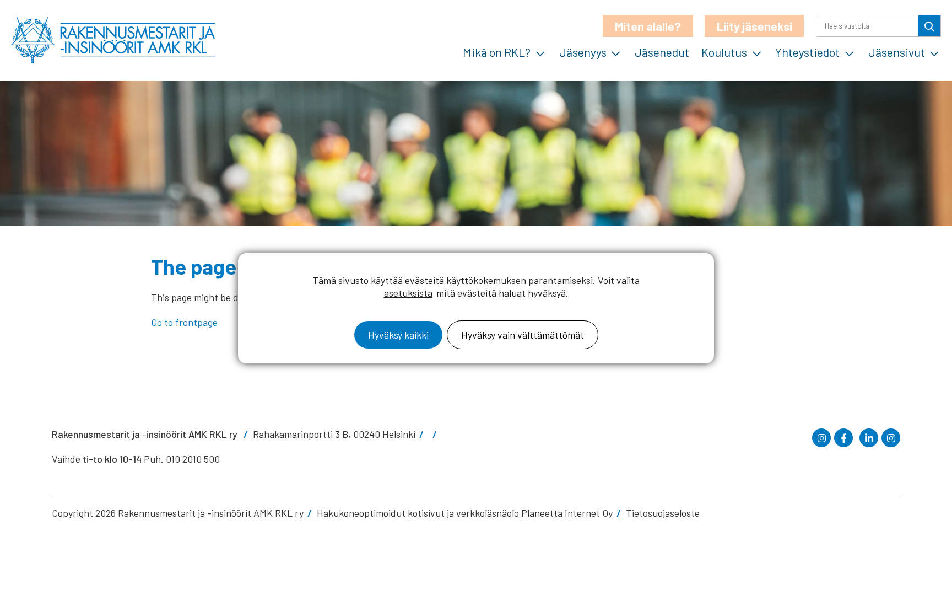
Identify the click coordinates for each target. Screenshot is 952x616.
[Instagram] (821, 437)
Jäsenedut (662, 52)
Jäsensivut (896, 52)
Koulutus (724, 52)
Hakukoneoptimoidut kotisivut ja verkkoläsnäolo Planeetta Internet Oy (465, 513)
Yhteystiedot (807, 52)
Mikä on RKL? (497, 52)
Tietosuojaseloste (663, 513)
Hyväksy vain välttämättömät (522, 335)
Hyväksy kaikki (398, 335)
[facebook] (843, 437)
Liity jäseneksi (754, 26)
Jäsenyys (583, 52)
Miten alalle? (648, 26)
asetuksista (408, 292)
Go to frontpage (184, 322)
